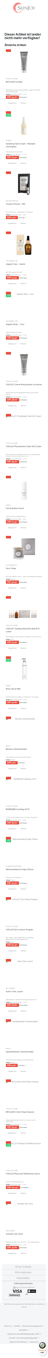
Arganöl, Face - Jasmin (15, 264)
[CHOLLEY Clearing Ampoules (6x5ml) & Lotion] (24, 608)
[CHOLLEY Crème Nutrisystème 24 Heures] (24, 364)
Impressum (34, 1342)
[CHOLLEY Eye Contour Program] (24, 909)
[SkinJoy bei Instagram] (26, 1315)
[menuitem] (7, 19)
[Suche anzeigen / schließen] (23, 19)
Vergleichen (12, 103)
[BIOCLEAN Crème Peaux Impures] (24, 1092)
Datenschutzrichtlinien (18, 1342)
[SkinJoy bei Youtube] (22, 1315)
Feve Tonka (11, 568)
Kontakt (17, 1326)
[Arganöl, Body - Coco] (24, 304)
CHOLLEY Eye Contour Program (19, 930)
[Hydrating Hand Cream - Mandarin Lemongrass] (24, 124)
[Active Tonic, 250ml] (24, 971)
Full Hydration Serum (15, 508)
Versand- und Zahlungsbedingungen (23, 1338)
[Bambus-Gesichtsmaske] (24, 729)
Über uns (7, 1326)
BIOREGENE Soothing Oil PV (18, 809)
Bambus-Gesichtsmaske (16, 749)
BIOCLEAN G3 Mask (14, 82)
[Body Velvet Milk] (24, 669)
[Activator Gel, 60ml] (24, 1214)
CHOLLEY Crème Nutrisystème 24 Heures (24, 385)
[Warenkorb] (40, 19)
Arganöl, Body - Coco (15, 324)
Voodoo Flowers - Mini (15, 204)
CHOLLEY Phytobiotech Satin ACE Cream (23, 446)
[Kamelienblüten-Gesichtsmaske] (24, 1032)
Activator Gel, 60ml (14, 1234)
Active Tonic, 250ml (14, 992)
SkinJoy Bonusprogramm (32, 1326)
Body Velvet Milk (13, 689)
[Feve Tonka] (24, 548)
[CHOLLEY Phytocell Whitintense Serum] (24, 1154)
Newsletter (23, 1330)
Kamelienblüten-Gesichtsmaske (20, 1052)
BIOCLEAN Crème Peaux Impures (20, 1112)
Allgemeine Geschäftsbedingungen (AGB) (23, 1334)
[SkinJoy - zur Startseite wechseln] (24, 7)
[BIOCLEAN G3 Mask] (24, 62)
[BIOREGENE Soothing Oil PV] (24, 789)
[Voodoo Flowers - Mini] (24, 184)
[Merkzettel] (29, 19)
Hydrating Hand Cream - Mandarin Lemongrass (20, 145)
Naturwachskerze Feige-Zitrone (20, 869)
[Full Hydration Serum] (24, 488)
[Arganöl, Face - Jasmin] (24, 244)
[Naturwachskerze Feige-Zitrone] (24, 849)
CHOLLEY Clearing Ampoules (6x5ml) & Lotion (22, 630)
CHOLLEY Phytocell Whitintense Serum (23, 1174)
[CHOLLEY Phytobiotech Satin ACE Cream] (24, 426)
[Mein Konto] (35, 19)
